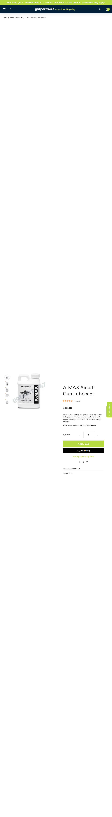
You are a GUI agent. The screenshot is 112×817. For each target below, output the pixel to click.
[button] (109, 408)
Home (5, 18)
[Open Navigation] (4, 9)
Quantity (66, 435)
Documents (67, 473)
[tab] (7, 377)
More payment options (83, 456)
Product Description (71, 468)
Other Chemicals (16, 18)
